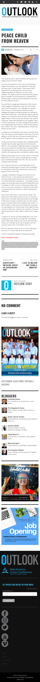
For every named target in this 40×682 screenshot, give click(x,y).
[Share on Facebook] (27, 50)
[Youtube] (32, 2)
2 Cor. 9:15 (33, 217)
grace (26, 245)
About (3, 653)
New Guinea (13, 247)
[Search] (3, 2)
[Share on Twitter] (30, 50)
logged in (13, 317)
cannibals (11, 243)
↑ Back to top (20, 679)
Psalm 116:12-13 (25, 225)
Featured (21, 245)
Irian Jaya (31, 245)
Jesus (36, 245)
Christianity (18, 243)
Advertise (4, 664)
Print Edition (5, 660)
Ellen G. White (6, 245)
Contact (4, 657)
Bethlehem (5, 243)
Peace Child (20, 247)
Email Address (8, 591)
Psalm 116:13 (27, 247)
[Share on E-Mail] (37, 50)
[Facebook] (18, 2)
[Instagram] (21, 2)
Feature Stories (7, 30)
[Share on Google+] (34, 50)
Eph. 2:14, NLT (16, 185)
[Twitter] (25, 2)
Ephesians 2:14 (14, 245)
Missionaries (5, 247)
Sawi (3, 249)
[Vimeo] (29, 2)
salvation (33, 247)
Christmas (25, 243)
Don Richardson (33, 243)
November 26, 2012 (19, 50)
